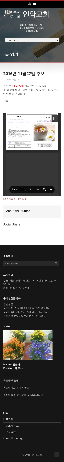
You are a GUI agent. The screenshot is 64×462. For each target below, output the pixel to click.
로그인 (9, 419)
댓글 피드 (11, 431)
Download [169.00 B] (15, 198)
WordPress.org (14, 438)
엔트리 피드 (12, 425)
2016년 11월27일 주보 (23, 73)
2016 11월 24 (13, 79)
